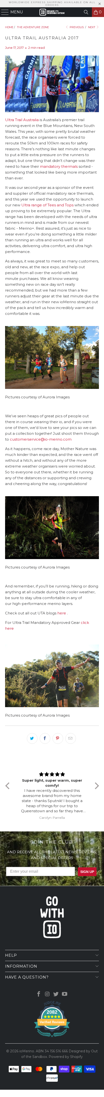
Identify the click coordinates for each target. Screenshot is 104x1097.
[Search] (86, 12)
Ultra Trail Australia (22, 119)
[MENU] (3, 12)
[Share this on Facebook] (45, 738)
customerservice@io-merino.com (41, 439)
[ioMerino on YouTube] (64, 994)
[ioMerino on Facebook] (39, 994)
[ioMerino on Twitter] (56, 994)
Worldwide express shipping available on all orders (52, 4)
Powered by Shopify (66, 1057)
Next (92, 27)
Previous (76, 27)
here (62, 613)
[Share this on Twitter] (32, 738)
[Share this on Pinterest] (57, 738)
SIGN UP (87, 872)
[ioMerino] (52, 12)
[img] (52, 774)
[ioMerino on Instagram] (47, 994)
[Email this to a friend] (70, 738)
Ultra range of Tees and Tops (47, 205)
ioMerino (26, 1051)
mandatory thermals (59, 166)
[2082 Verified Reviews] (52, 1038)
